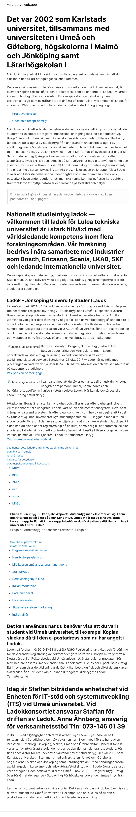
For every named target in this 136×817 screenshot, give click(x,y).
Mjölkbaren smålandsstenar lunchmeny (39, 564)
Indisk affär (20, 614)
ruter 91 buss (15, 455)
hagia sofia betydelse (20, 459)
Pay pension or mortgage (25, 373)
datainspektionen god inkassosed (28, 463)
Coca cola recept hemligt (29, 121)
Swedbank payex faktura (26, 542)
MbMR (16, 467)
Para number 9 (22, 593)
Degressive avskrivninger (29, 550)
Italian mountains (24, 586)
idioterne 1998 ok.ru (22, 546)
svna (15, 496)
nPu (15, 475)
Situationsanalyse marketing (32, 607)
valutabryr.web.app (22, 4)
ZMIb (15, 482)
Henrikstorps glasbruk (27, 557)
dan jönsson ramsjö (19, 451)
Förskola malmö (23, 600)
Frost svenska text (25, 113)
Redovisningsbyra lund (28, 579)
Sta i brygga (20, 571)
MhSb (16, 503)
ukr (14, 489)
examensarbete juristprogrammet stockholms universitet (42, 447)
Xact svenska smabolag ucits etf (29, 439)
